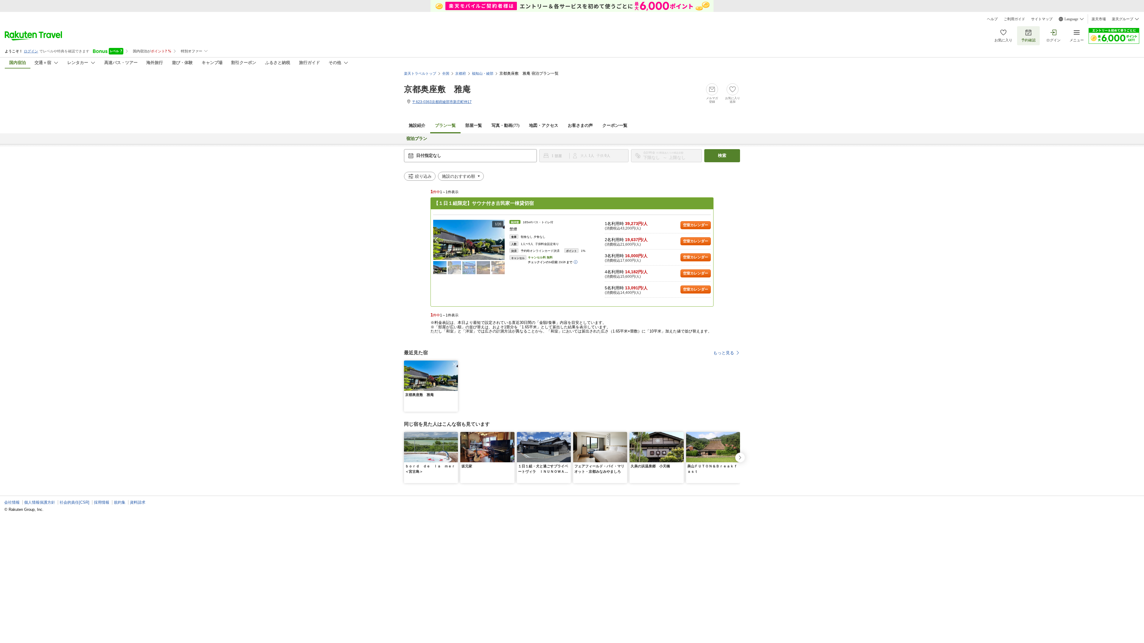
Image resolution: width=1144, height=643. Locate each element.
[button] (501, 240)
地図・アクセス (543, 125)
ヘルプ (992, 19)
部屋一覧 (473, 125)
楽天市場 (1099, 19)
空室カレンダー (695, 225)
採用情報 (101, 502)
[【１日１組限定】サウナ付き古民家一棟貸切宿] (469, 240)
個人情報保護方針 (39, 502)
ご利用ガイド (1014, 19)
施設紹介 (417, 125)
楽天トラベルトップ (420, 73)
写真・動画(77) (506, 125)
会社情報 (12, 502)
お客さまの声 (580, 125)
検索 (722, 155)
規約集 (119, 502)
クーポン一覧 (614, 125)
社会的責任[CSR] (74, 502)
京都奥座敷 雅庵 (437, 89)
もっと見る (723, 352)
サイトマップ (1042, 19)
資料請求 (137, 502)
